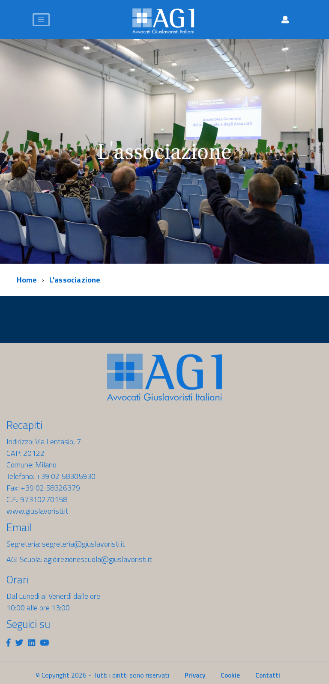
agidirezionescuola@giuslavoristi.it (98, 559)
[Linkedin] (31, 642)
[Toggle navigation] (41, 19)
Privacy (195, 675)
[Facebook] (8, 642)
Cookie (230, 675)
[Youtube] (44, 642)
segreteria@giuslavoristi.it (83, 544)
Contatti (267, 675)
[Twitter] (19, 642)
